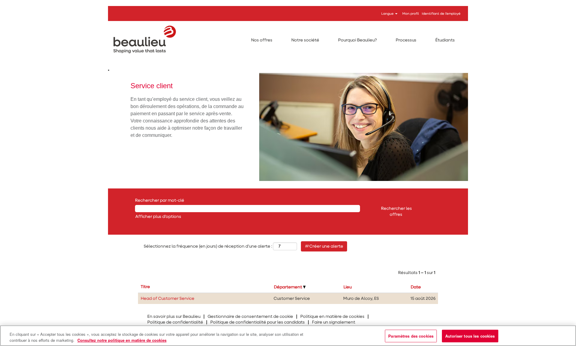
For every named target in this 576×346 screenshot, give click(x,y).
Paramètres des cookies (411, 336)
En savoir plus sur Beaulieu (173, 316)
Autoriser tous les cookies (470, 336)
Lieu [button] (348, 287)
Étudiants (445, 40)
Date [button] (416, 287)
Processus (406, 40)
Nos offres (261, 40)
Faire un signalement (333, 322)
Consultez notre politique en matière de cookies (121, 340)
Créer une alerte (325, 246)
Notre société (305, 40)
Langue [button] (387, 13)
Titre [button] (145, 287)
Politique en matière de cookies (332, 316)
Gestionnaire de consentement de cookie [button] (250, 316)
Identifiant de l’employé (441, 13)
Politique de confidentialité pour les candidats (257, 322)
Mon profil (410, 13)
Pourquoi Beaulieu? (357, 40)
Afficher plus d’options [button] (158, 217)
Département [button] (288, 287)
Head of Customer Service (167, 298)
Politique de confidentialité (175, 322)
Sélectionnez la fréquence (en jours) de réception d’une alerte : (208, 246)
